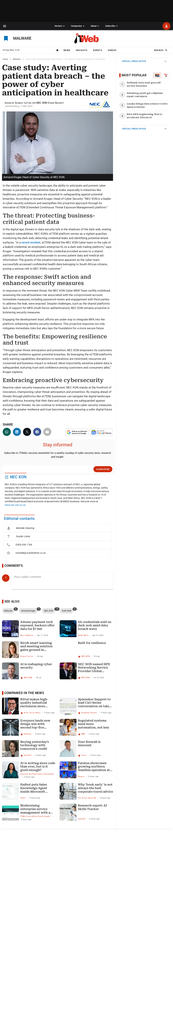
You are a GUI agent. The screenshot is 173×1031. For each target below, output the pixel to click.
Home (5, 59)
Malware (17, 59)
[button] (5, 26)
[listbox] (57, 540)
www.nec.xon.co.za (15, 505)
